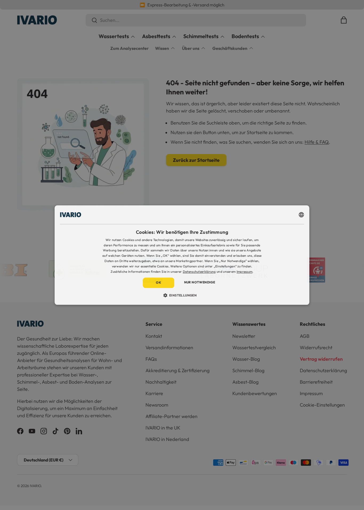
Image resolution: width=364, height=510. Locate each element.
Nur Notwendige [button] (199, 282)
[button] (182, 295)
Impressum (245, 272)
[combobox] (301, 214)
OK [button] (158, 283)
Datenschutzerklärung (199, 272)
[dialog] (182, 255)
